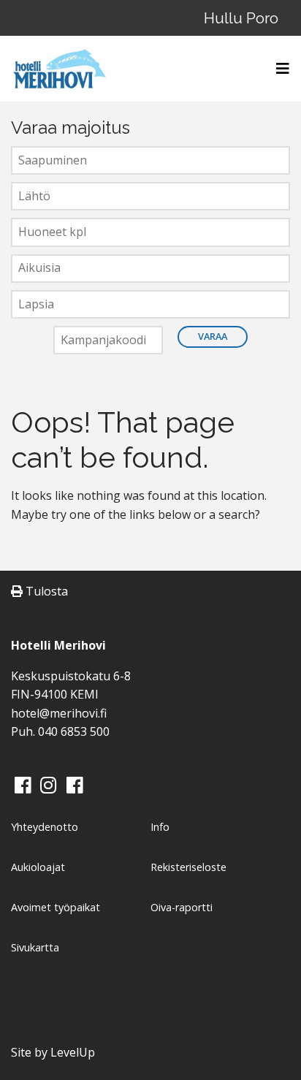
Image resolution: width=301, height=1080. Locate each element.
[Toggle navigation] (278, 68)
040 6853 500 (74, 731)
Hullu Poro (241, 18)
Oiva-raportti (181, 907)
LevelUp (72, 1052)
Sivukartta (35, 947)
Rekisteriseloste (188, 867)
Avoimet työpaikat (55, 907)
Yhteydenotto (44, 827)
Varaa (212, 336)
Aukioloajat (38, 867)
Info (159, 827)
